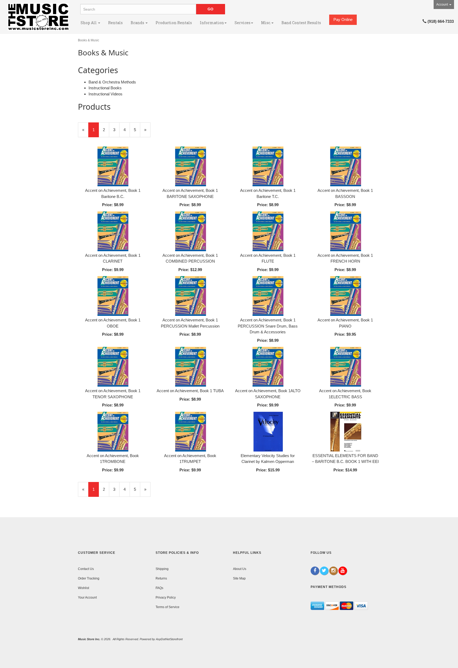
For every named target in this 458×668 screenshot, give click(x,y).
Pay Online (343, 19)
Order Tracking (88, 578)
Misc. (266, 22)
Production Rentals (174, 22)
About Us (239, 569)
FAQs (159, 588)
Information (212, 22)
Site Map (239, 578)
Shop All (89, 22)
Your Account (87, 597)
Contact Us (86, 569)
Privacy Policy (166, 597)
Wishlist (83, 588)
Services (242, 22)
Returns (161, 578)
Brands (138, 22)
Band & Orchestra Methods (112, 82)
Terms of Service (167, 607)
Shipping (162, 569)
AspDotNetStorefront (169, 639)
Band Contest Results (301, 22)
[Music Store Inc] (38, 17)
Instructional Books (105, 88)
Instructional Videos (105, 94)
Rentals (115, 22)
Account (442, 4)
